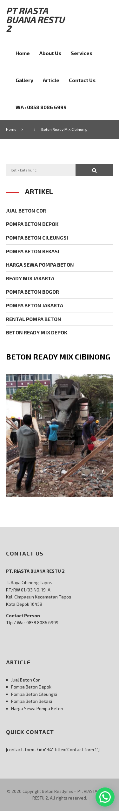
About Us (50, 53)
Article (51, 80)
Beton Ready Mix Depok (36, 332)
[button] (94, 170)
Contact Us (82, 80)
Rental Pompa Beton (33, 319)
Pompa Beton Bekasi (32, 251)
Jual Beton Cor (26, 210)
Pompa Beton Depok (32, 224)
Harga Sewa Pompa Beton (40, 265)
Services (81, 53)
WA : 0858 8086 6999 (41, 107)
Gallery (24, 80)
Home (23, 53)
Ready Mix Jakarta (30, 278)
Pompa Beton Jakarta (34, 305)
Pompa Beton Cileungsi (37, 237)
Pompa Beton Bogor (32, 292)
